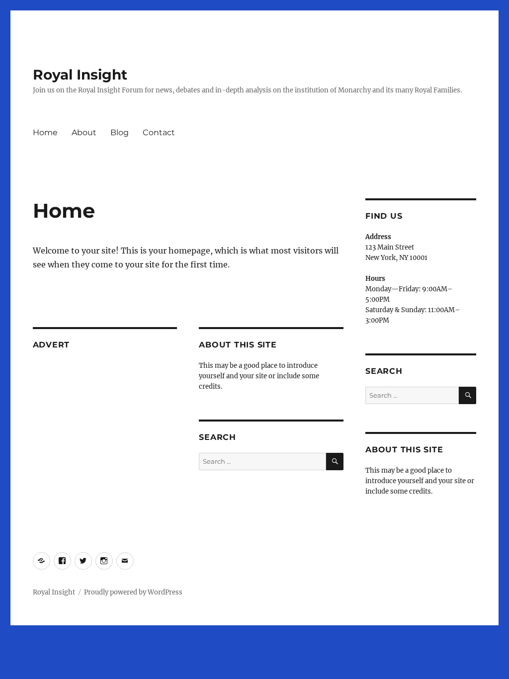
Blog (119, 132)
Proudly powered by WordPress (133, 592)
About (84, 132)
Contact (159, 132)
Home (45, 132)
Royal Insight (80, 74)
